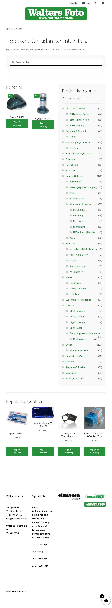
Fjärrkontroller (77, 198)
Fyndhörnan (72, 164)
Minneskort (79, 226)
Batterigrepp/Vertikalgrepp (84, 187)
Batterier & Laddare (75, 108)
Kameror (70, 243)
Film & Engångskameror (78, 142)
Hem (11, 29)
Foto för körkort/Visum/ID (79, 153)
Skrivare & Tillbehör (76, 367)
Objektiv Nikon (77, 316)
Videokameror (77, 271)
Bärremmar (75, 181)
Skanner (70, 361)
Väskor (73, 237)
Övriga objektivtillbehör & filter (85, 333)
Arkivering (75, 147)
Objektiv (70, 305)
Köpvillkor (73, 3)
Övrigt (73, 136)
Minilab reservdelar (79, 350)
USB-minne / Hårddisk (84, 232)
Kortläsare (78, 221)
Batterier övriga (78, 125)
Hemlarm (70, 170)
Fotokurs (70, 159)
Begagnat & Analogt (76, 130)
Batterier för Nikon (79, 119)
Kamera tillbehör (74, 176)
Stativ (73, 260)
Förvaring (78, 215)
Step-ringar (71, 372)
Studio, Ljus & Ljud (75, 378)
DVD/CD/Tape (80, 209)
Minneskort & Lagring (80, 204)
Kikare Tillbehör (78, 288)
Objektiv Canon (77, 310)
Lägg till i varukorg (17, 123)
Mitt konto (86, 3)
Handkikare (75, 282)
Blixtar (73, 192)
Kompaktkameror (79, 254)
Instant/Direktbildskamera (83, 249)
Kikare (69, 277)
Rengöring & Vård (74, 356)
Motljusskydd (79, 339)
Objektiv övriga (77, 322)
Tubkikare (74, 294)
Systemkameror (78, 265)
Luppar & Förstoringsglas (78, 299)
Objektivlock (76, 327)
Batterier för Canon (79, 114)
